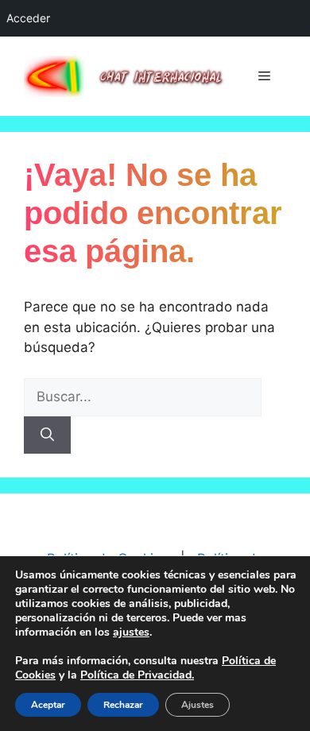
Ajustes (197, 704)
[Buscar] (47, 435)
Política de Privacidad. (137, 675)
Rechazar (123, 704)
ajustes (131, 632)
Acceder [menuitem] (28, 18)
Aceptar (48, 704)
